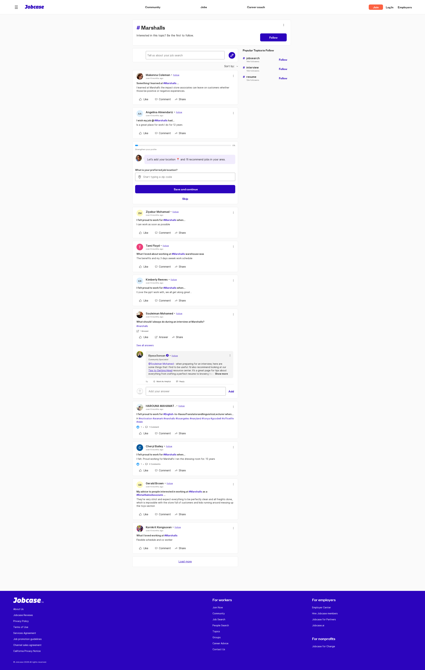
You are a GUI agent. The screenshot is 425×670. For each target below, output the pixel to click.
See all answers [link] (145, 345)
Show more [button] (221, 373)
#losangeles (182, 418)
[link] (143, 99)
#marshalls (142, 326)
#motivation (145, 418)
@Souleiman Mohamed (161, 363)
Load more (185, 561)
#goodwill (216, 418)
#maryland (195, 418)
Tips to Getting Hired (160, 370)
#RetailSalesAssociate (149, 494)
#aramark (158, 418)
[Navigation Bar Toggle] (16, 7)
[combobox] (185, 177)
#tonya (206, 418)
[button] (16, 7)
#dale (139, 421)
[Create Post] (232, 55)
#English (168, 414)
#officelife (228, 418)
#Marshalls (169, 83)
